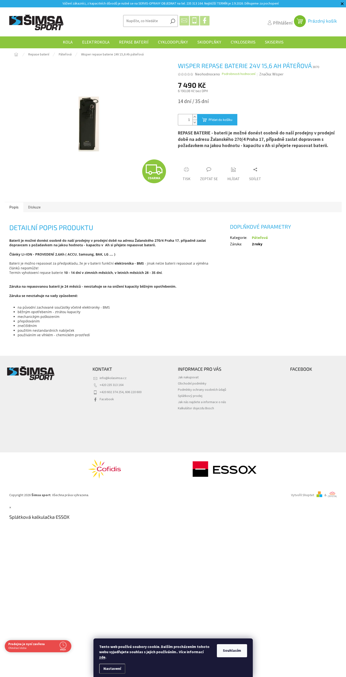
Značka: (271, 74)
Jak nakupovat (188, 377)
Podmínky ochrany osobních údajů (202, 389)
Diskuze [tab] (34, 207)
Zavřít (204, 160)
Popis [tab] (14, 207)
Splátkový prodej (190, 395)
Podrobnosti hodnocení (238, 74)
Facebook (107, 399)
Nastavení (112, 668)
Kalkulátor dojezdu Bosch (196, 408)
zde (102, 657)
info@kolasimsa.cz (113, 378)
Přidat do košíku (220, 120)
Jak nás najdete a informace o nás (202, 402)
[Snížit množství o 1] (194, 122)
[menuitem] (67, 42)
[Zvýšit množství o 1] (194, 117)
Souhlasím (232, 650)
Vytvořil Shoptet (302, 495)
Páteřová (260, 237)
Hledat (172, 21)
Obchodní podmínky (192, 383)
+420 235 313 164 (111, 384)
